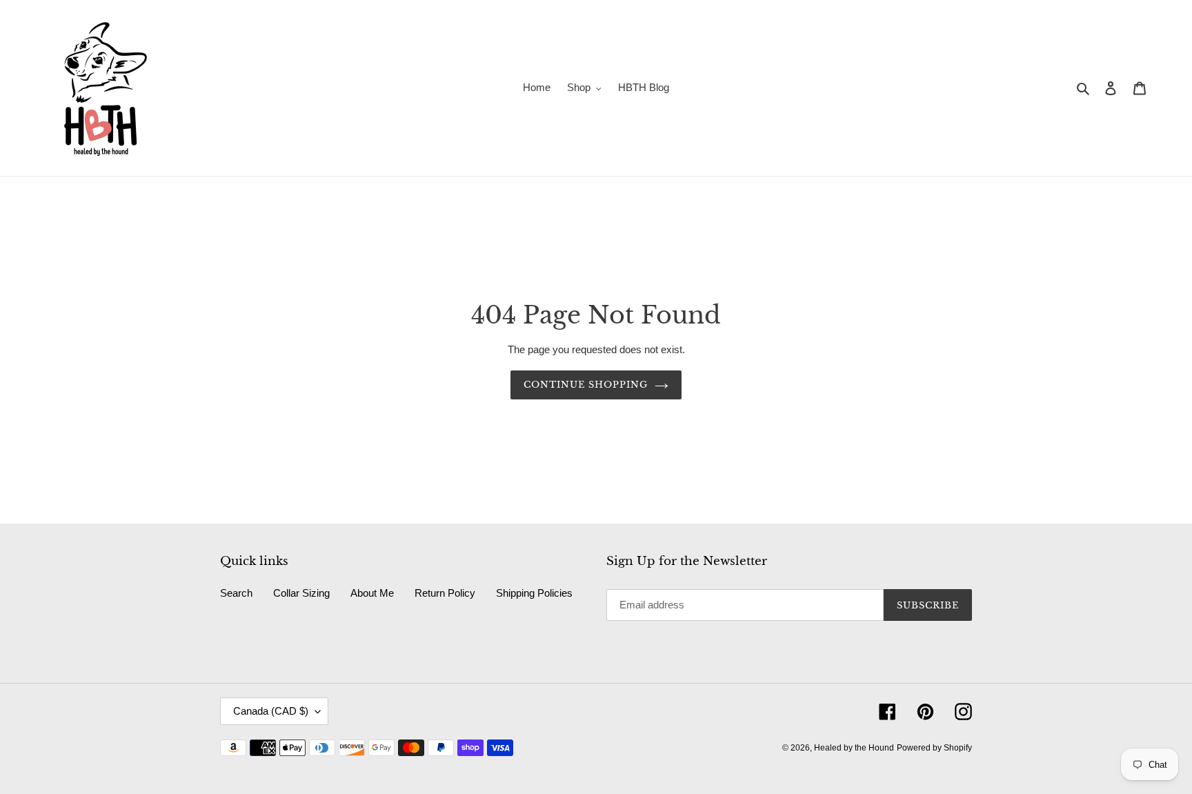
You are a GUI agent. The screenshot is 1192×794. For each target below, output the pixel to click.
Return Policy (445, 593)
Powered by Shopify (934, 748)
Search (236, 593)
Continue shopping (586, 384)
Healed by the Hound (854, 748)
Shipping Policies (534, 593)
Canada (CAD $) (270, 711)
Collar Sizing (301, 593)
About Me (372, 593)
